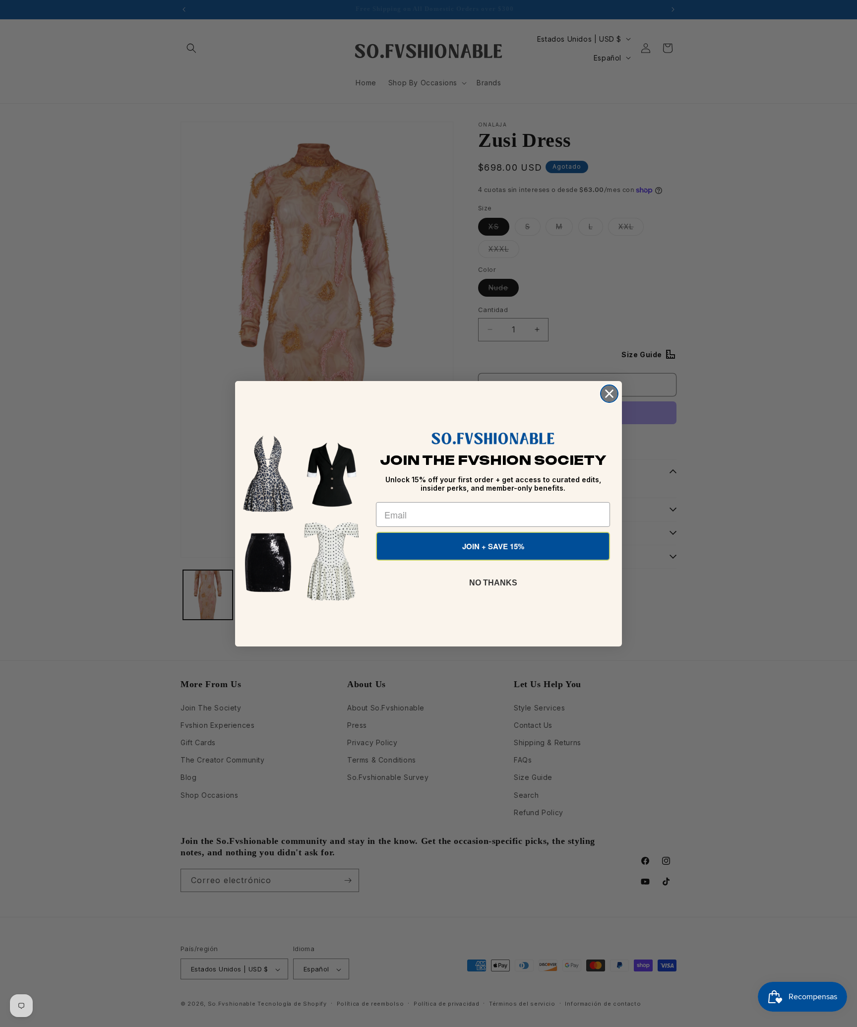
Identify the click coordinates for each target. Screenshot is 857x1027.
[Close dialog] (609, 393)
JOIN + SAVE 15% (493, 546)
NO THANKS (493, 582)
